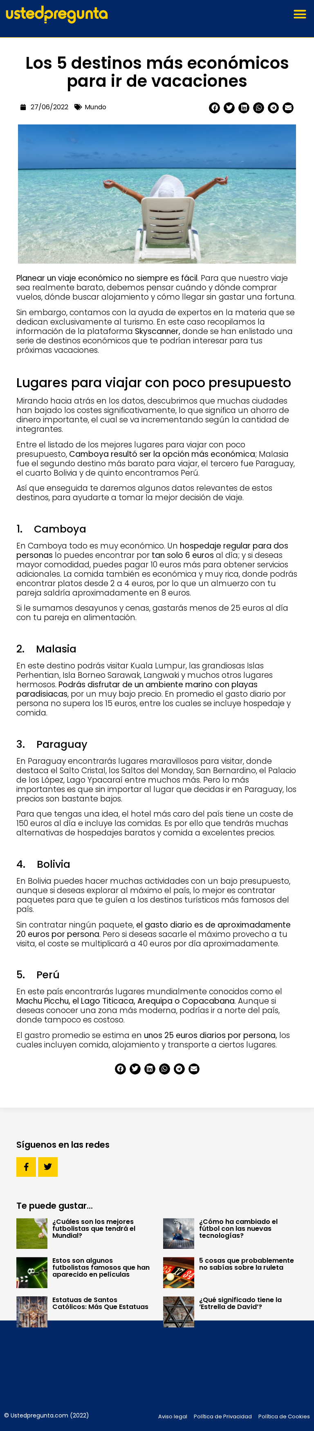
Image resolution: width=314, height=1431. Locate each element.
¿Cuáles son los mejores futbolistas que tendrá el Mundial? (93, 1228)
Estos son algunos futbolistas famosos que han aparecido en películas (101, 1267)
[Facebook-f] (26, 1167)
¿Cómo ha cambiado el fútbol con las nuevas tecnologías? (238, 1228)
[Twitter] (48, 1167)
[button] (299, 14)
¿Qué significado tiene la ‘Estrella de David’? (240, 1303)
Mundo (95, 107)
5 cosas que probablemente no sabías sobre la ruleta (246, 1264)
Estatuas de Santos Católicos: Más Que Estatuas (100, 1303)
